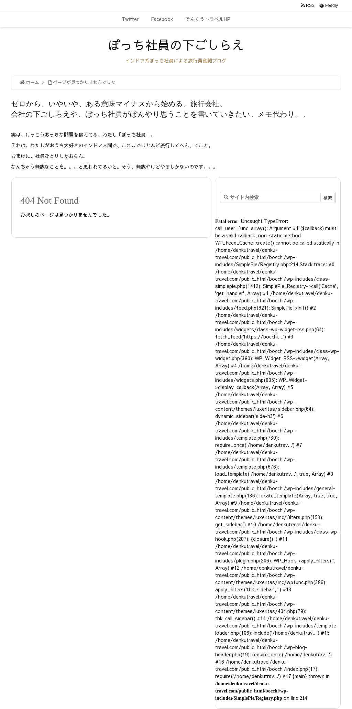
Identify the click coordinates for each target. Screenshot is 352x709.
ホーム (32, 82)
